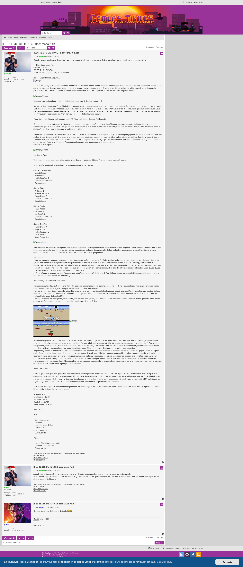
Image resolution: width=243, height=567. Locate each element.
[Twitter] (181, 554)
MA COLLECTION (39, 460)
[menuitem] (54, 2)
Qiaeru (65, 555)
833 (13, 529)
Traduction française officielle (51, 555)
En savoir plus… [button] (165, 562)
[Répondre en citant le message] (161, 53)
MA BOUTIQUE (38, 525)
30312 (14, 78)
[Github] (187, 554)
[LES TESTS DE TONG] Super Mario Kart (28, 44)
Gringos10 (7, 73)
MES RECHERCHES (40, 458)
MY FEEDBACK (38, 455)
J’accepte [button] (227, 562)
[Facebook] (192, 554)
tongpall (6, 524)
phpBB (54, 553)
